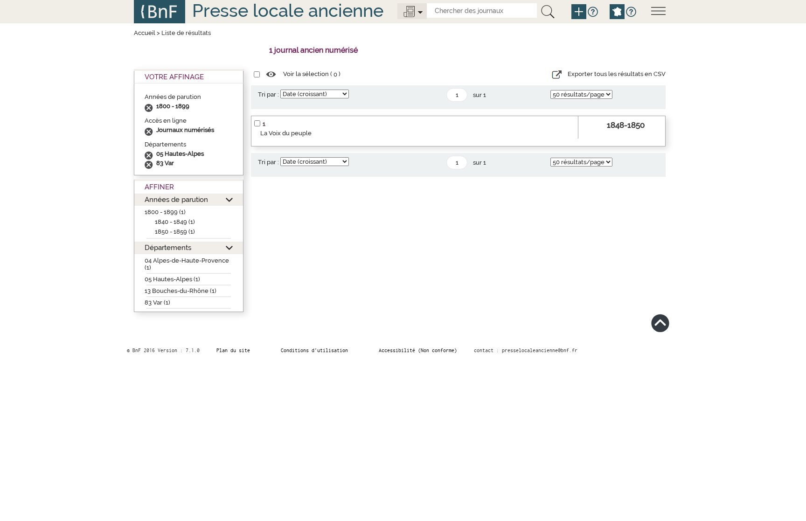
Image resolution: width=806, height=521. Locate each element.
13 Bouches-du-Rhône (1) (180, 290)
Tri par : (268, 94)
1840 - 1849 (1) (175, 221)
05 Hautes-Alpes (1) (172, 279)
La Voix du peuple (286, 133)
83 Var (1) (157, 302)
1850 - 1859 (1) (175, 231)
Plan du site (233, 350)
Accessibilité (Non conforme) (418, 350)
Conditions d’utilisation (314, 350)
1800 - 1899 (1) (165, 211)
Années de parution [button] (176, 199)
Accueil (144, 32)
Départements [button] (168, 247)
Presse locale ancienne (287, 10)
